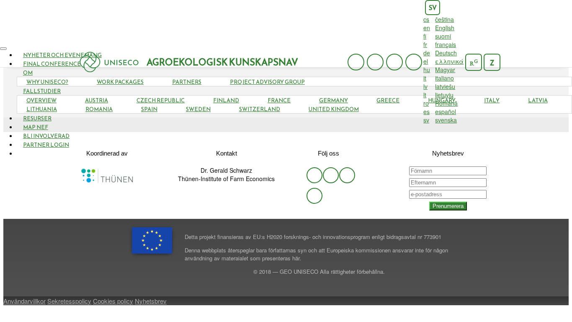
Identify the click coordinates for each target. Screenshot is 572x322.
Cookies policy (113, 300)
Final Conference (52, 64)
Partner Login (46, 145)
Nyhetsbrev (151, 300)
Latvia (538, 100)
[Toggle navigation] (3, 48)
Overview (41, 100)
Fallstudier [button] (42, 91)
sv (433, 8)
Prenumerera (448, 206)
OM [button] (28, 73)
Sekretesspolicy (69, 300)
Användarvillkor (24, 300)
